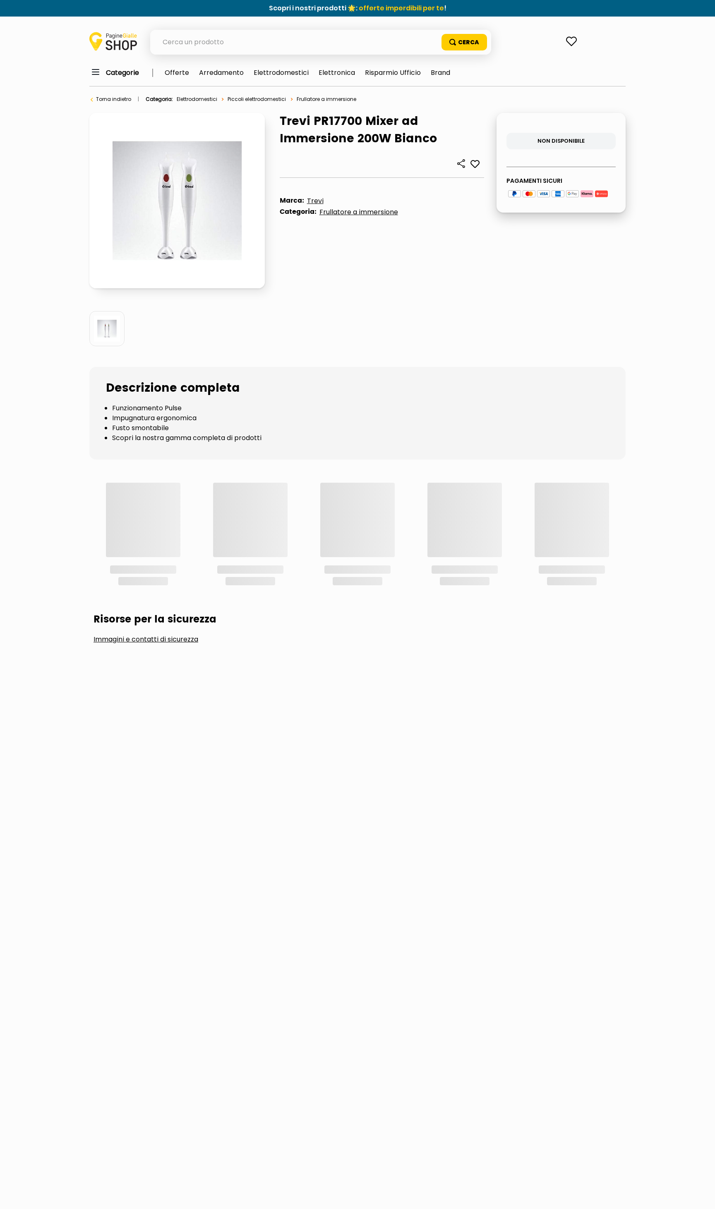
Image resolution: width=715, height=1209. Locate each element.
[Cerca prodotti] (464, 42)
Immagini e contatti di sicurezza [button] (146, 528)
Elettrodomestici (197, 99)
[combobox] (320, 42)
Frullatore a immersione (326, 99)
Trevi (315, 201)
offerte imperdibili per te (401, 8)
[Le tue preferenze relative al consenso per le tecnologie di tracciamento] (700, 1194)
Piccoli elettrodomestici (257, 99)
